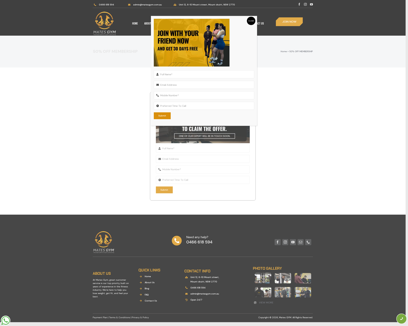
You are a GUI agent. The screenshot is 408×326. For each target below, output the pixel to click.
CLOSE (251, 21)
